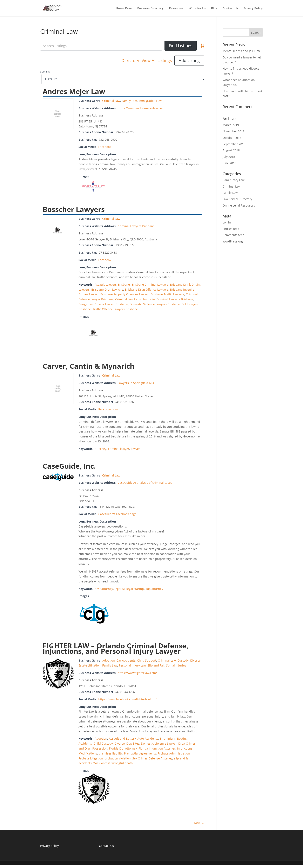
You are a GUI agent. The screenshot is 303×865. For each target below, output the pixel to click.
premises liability (110, 753)
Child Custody (103, 743)
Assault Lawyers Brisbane (112, 284)
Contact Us (230, 8)
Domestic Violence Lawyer (159, 743)
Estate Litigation (90, 665)
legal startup (135, 589)
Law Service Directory (237, 199)
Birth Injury (167, 738)
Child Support (146, 660)
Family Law (129, 101)
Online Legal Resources (239, 205)
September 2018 (234, 144)
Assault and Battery (122, 738)
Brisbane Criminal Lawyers (150, 284)
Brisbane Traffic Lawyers (167, 294)
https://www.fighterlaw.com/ (137, 673)
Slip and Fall (156, 665)
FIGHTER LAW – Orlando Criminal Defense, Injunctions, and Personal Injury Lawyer (115, 648)
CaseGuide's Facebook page (117, 514)
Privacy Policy (253, 8)
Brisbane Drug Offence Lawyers (146, 289)
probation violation (118, 758)
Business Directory (150, 8)
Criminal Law (111, 101)
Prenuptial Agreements (140, 753)
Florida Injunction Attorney (157, 748)
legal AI (120, 589)
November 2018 (233, 131)
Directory (130, 60)
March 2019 (231, 125)
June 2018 (229, 163)
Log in (227, 222)
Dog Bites (132, 743)
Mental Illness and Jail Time (242, 51)
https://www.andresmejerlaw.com (141, 108)
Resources (176, 8)
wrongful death (122, 763)
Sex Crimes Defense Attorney (152, 758)
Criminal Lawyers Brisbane (136, 226)
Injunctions (185, 748)
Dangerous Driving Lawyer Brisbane (103, 304)
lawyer (135, 449)
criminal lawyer (118, 449)
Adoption (108, 660)
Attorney (100, 449)
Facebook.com (108, 409)
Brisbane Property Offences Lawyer (124, 294)
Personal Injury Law (132, 665)
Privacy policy (49, 846)
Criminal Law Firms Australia (135, 299)
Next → (199, 823)
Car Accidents (125, 660)
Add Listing (189, 60)
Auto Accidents (147, 738)
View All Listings (157, 60)
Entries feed (231, 229)
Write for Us (197, 8)
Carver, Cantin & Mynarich (88, 366)
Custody (183, 660)
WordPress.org (233, 241)
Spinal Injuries (176, 665)
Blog (214, 8)
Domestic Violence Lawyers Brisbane (155, 304)
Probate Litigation (91, 758)
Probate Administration (174, 753)
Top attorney (154, 589)
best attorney (104, 589)
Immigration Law (150, 101)
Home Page (124, 8)
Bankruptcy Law (233, 180)
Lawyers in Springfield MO (136, 383)
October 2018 (232, 138)
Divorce (195, 660)
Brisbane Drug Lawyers (107, 289)
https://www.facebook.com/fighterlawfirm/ (127, 699)
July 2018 (229, 157)
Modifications (88, 753)
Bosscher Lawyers (74, 209)
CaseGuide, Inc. (69, 466)
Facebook (104, 147)
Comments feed (233, 235)
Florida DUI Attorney (123, 748)
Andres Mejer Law (74, 91)
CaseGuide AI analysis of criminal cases (145, 483)
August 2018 (231, 150)
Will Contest (101, 763)
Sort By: (45, 71)
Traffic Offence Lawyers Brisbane (115, 309)
